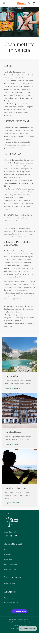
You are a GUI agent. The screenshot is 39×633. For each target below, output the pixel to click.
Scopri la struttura (11, 444)
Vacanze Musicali (18, 619)
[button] (4, 3)
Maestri (6, 550)
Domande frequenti (11, 569)
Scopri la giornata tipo (13, 503)
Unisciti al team (9, 583)
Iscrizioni (7, 555)
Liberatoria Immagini (11, 603)
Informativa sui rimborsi (20, 625)
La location (8, 559)
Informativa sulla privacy (22, 622)
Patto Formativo (10, 598)
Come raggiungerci (10, 564)
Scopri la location (11, 388)
